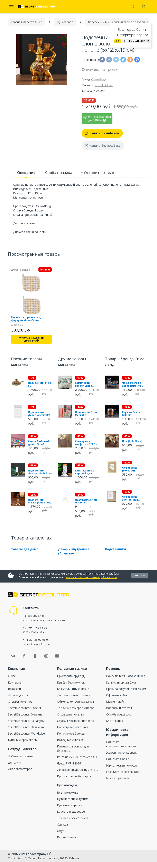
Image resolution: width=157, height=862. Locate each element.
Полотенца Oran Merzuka (86, 414)
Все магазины (66, 837)
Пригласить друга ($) (71, 676)
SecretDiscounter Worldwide (26, 733)
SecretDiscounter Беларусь (26, 721)
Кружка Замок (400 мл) (131, 414)
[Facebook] (24, 656)
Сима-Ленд (98, 79)
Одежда (62, 824)
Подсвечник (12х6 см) (40, 384)
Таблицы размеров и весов (75, 708)
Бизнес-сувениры (117, 778)
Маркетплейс (115, 701)
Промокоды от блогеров (74, 776)
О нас (12, 676)
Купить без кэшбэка (105, 146)
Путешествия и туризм (72, 799)
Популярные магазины (72, 727)
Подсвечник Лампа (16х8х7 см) (40, 472)
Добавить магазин (21, 756)
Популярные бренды (71, 733)
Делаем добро (18, 695)
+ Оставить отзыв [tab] (97, 172)
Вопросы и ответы (119, 708)
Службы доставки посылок (75, 721)
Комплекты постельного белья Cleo (83, 384)
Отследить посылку (70, 714)
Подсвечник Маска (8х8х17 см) (39, 501)
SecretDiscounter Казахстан (26, 727)
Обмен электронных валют (75, 701)
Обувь (61, 831)
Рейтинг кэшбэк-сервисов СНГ (77, 757)
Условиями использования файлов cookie (91, 577)
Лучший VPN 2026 (69, 763)
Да (117, 41)
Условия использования (122, 752)
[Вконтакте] (13, 656)
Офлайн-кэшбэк (117, 695)
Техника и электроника (73, 818)
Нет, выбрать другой (136, 41)
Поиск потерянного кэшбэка (125, 676)
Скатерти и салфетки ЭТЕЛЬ (86, 443)
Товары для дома (24, 549)
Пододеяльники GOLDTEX (86, 501)
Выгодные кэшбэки (70, 740)
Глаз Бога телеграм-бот (122, 772)
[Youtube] (57, 656)
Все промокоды (67, 792)
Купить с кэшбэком (104, 133)
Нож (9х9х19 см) (132, 441)
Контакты (14, 682)
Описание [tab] (26, 172)
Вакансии (14, 689)
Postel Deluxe (104, 85)
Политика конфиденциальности (121, 744)
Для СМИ (14, 762)
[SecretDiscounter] (36, 6)
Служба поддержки (119, 714)
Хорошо (140, 575)
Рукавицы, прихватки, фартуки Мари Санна (26, 319)
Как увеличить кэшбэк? (73, 689)
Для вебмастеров (20, 769)
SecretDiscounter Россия (24, 708)
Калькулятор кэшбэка (121, 682)
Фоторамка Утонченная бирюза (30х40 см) (134, 498)
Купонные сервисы (70, 805)
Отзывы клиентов (20, 701)
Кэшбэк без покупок (70, 682)
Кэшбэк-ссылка (58, 172)
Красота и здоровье (71, 811)
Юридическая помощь (121, 765)
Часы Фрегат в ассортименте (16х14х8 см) (131, 384)
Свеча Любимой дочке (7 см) (39, 443)
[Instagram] (46, 656)
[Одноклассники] (35, 656)
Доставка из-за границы (73, 695)
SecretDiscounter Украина (25, 714)
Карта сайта (114, 721)
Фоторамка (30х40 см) (130, 469)
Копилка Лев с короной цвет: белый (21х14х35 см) (85, 472)
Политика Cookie (117, 759)
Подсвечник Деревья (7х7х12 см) (39, 414)
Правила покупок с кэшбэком (126, 689)
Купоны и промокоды (22, 740)
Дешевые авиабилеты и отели (78, 770)
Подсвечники (115, 549)
